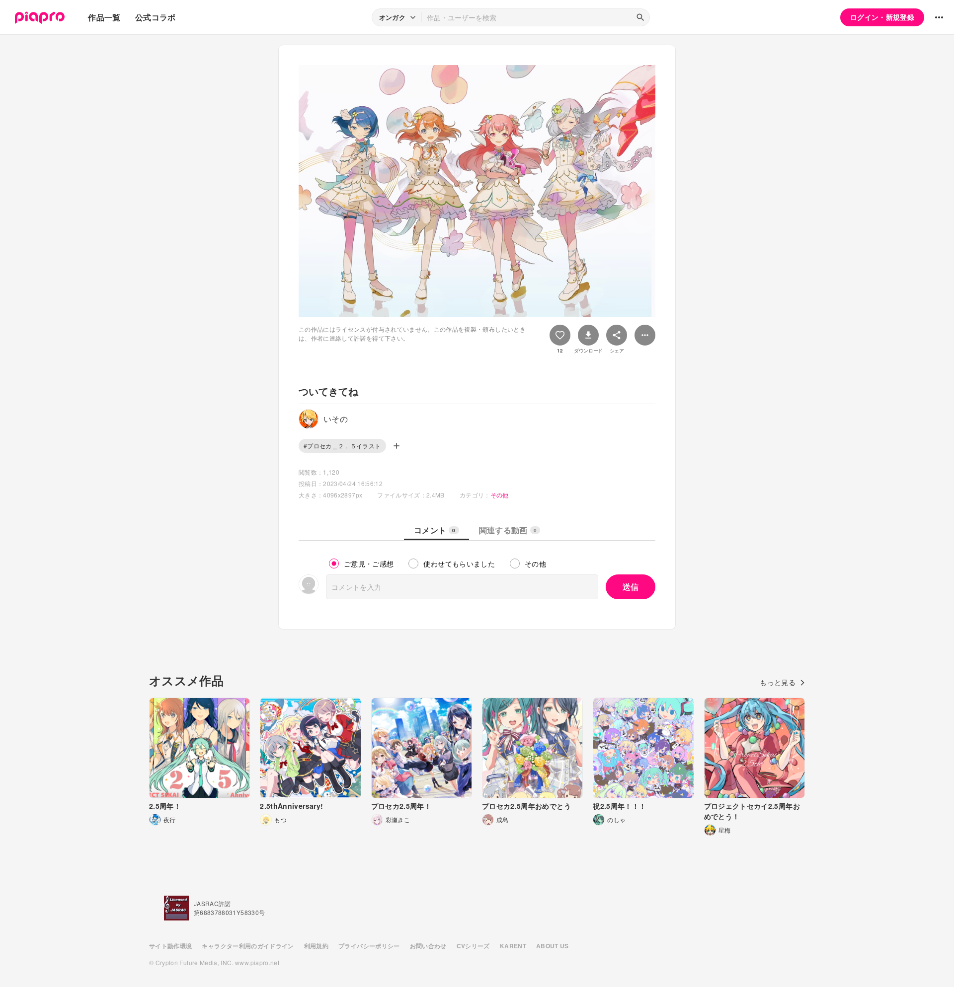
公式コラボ (155, 17)
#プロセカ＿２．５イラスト (342, 445)
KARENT (513, 945)
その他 (499, 495)
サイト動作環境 (170, 945)
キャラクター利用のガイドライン (248, 945)
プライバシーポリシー (369, 945)
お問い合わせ (428, 945)
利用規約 (316, 945)
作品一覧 (104, 17)
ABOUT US (552, 945)
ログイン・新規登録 (882, 17)
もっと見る (777, 682)
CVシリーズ (473, 945)
